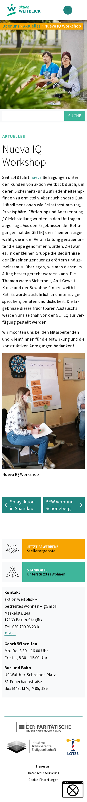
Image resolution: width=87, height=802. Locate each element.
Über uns (10, 26)
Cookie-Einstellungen (43, 780)
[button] (72, 789)
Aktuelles (32, 26)
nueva (36, 177)
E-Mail (10, 633)
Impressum (43, 766)
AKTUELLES (13, 136)
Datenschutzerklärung (43, 773)
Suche (74, 115)
